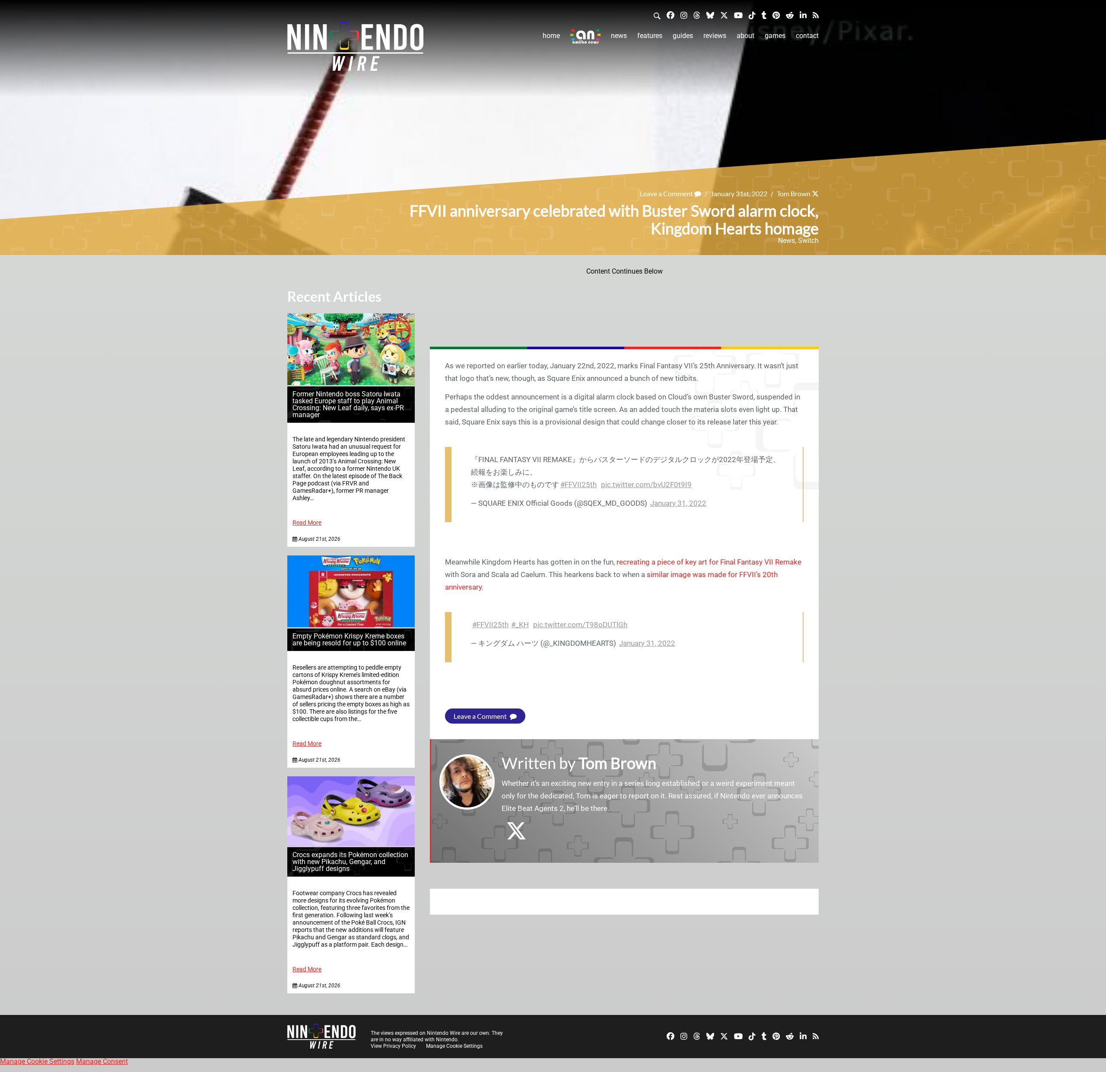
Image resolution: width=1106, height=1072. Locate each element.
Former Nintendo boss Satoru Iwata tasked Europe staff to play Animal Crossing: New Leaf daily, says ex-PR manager (348, 404)
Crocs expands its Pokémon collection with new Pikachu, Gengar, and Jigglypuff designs (350, 862)
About (745, 36)
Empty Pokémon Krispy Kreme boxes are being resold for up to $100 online (349, 639)
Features (649, 36)
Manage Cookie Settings (454, 1046)
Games (775, 36)
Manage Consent (102, 1061)
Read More (306, 522)
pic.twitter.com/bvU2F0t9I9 (646, 484)
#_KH (520, 624)
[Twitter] (724, 15)
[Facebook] (670, 15)
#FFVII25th (578, 484)
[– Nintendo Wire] (355, 49)
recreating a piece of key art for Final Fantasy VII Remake (709, 562)
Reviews (714, 36)
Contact (807, 36)
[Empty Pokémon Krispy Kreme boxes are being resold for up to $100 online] (351, 625)
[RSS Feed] (816, 15)
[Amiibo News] (585, 36)
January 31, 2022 (678, 503)
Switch (808, 240)
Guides (683, 36)
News (619, 36)
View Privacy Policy (393, 1046)
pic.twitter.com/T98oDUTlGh (580, 624)
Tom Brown (793, 193)
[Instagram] (683, 15)
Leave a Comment (667, 193)
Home (551, 36)
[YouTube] (738, 15)
